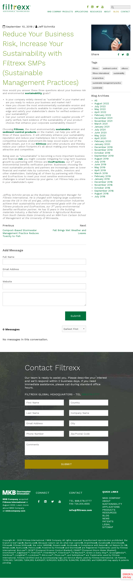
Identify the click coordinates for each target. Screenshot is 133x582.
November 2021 (103, 121)
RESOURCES (109, 512)
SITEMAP (107, 527)
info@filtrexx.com (80, 510)
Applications (81, 12)
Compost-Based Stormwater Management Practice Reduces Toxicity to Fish (21, 233)
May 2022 (100, 109)
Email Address (11, 269)
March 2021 (101, 123)
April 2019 (100, 170)
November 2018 (103, 184)
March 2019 (101, 173)
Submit (76, 316)
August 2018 (101, 193)
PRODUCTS (108, 509)
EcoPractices (56, 161)
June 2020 (100, 132)
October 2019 (102, 152)
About (107, 12)
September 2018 (104, 190)
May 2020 (100, 135)
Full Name (8, 256)
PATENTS (107, 521)
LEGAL (106, 524)
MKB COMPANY (54, 12)
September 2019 (104, 155)
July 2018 (99, 196)
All (95, 100)
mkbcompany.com (15, 511)
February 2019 (102, 176)
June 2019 (100, 164)
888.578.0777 (91, 394)
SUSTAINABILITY (112, 503)
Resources (96, 12)
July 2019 (99, 161)
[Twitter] (97, 6)
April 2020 (100, 138)
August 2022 (101, 103)
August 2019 (101, 158)
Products (67, 12)
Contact (125, 12)
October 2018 (102, 187)
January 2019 (102, 179)
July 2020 (100, 129)
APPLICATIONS (111, 506)
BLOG (105, 515)
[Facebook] (87, 6)
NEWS (105, 518)
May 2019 (99, 167)
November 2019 (103, 149)
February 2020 (102, 141)
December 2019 (103, 147)
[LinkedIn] (92, 6)
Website (7, 281)
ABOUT (106, 501)
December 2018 (103, 181)
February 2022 (102, 115)
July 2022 (100, 106)
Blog (116, 12)
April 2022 (100, 112)
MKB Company (10, 499)
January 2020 (102, 144)
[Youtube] (102, 6)
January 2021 (101, 126)
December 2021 (103, 118)
